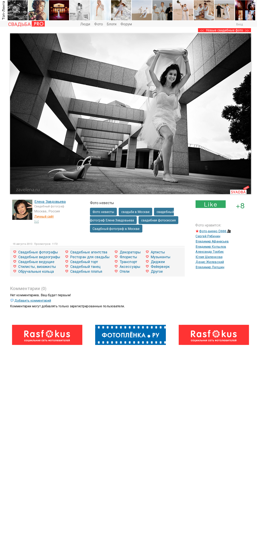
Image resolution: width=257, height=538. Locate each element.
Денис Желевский (210, 261)
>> (247, 30)
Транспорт (128, 261)
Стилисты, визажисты (37, 266)
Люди (85, 23)
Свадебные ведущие (36, 261)
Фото (98, 23)
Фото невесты (103, 211)
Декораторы (130, 251)
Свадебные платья (86, 271)
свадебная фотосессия (158, 220)
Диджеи (158, 261)
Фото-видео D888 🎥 (215, 231)
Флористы (128, 256)
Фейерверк (160, 266)
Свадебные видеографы (39, 256)
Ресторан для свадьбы (90, 256)
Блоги (112, 23)
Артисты (158, 251)
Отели (125, 271)
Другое (157, 271)
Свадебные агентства (88, 251)
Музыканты (160, 256)
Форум (126, 23)
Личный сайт (44, 216)
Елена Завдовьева (50, 201)
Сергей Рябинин (208, 236)
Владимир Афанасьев (212, 241)
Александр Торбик (210, 251)
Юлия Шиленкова (209, 256)
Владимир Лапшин (210, 267)
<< (202, 30)
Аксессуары (130, 266)
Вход (239, 24)
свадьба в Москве (135, 211)
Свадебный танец (85, 266)
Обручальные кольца (36, 271)
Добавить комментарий (32, 300)
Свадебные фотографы (38, 251)
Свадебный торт (84, 261)
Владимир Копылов (211, 246)
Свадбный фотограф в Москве (116, 228)
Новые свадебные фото (224, 30)
